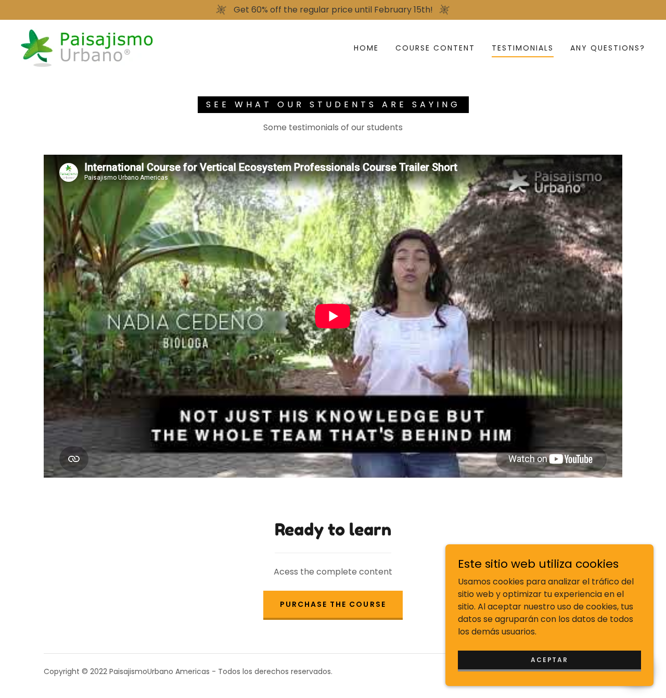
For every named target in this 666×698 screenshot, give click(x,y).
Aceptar (549, 659)
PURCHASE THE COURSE (333, 604)
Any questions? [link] (607, 48)
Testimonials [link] (523, 48)
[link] (87, 47)
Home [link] (366, 48)
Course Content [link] (435, 48)
